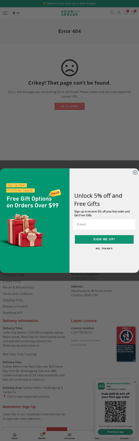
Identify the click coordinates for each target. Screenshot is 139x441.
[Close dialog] (135, 172)
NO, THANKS (104, 248)
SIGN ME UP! (104, 239)
